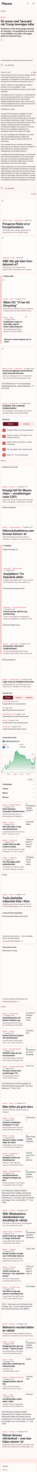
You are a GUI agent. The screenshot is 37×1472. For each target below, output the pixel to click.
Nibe (11, 299)
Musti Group (14, 644)
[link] (18, 217)
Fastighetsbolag (14, 679)
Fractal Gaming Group (19, 607)
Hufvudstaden (13, 403)
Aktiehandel (13, 858)
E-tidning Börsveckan (9, 1002)
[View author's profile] (34, 65)
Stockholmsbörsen (15, 805)
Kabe (11, 1359)
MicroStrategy (13, 1013)
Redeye (4, 1470)
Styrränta (12, 1210)
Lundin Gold (13, 840)
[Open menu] (33, 3)
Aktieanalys (6, 258)
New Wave (12, 1267)
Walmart (12, 1324)
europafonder (19, 220)
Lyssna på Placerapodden (11, 941)
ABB (13, 258)
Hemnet (11, 822)
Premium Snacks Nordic (16, 1066)
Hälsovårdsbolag (14, 527)
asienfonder (18, 368)
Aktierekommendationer (16, 1377)
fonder (10, 220)
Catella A (12, 1342)
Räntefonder (18, 1232)
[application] (18, 762)
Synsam (11, 1031)
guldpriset (12, 1249)
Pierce (11, 1103)
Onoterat (12, 487)
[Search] (27, 3)
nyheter (3, 17)
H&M (11, 1395)
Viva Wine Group (14, 1287)
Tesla (11, 894)
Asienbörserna (13, 1153)
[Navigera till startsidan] (7, 3)
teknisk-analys (17, 568)
